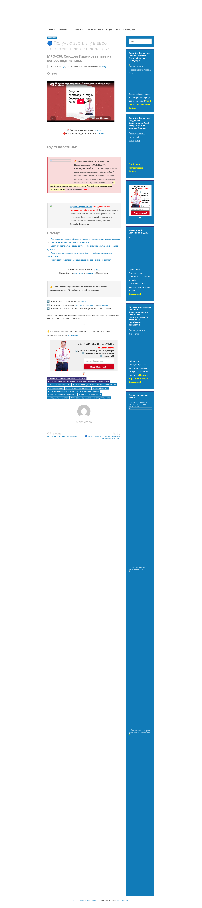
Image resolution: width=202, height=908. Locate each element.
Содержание (112, 29)
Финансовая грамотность (90, 395)
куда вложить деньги (107, 385)
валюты (82, 378)
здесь (98, 130)
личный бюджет (101, 388)
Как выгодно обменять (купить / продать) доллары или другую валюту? (85, 239)
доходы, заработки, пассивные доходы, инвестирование (73, 381)
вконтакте (103, 305)
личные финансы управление (79, 388)
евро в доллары (64, 385)
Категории (63, 29)
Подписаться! (140, 213)
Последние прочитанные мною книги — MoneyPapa (140, 731)
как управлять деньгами (84, 385)
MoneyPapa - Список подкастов (62, 378)
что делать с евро (103, 398)
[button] (93, 345)
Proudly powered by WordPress (85, 900)
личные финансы (56, 388)
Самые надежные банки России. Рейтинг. (70, 242)
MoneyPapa (73, 335)
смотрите (78, 273)
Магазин (77, 29)
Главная (51, 29)
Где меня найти (94, 29)
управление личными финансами (63, 395)
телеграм (88, 305)
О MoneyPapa (129, 29)
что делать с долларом (82, 398)
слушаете (91, 273)
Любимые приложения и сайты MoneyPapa (140, 568)
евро (64, 66)
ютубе (79, 305)
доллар (103, 66)
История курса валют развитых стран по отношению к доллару (81, 259)
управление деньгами (90, 391)
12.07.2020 (52, 38)
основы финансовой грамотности (64, 391)
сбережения (104, 381)
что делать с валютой (59, 398)
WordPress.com (122, 900)
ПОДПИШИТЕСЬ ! (99, 367)
